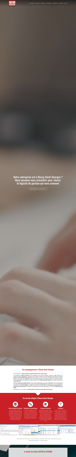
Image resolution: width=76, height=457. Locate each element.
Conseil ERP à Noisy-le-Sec (56, 438)
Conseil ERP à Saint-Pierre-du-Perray (23, 438)
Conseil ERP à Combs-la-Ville (45, 438)
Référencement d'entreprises (34, 440)
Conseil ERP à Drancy (35, 438)
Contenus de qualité (43, 440)
